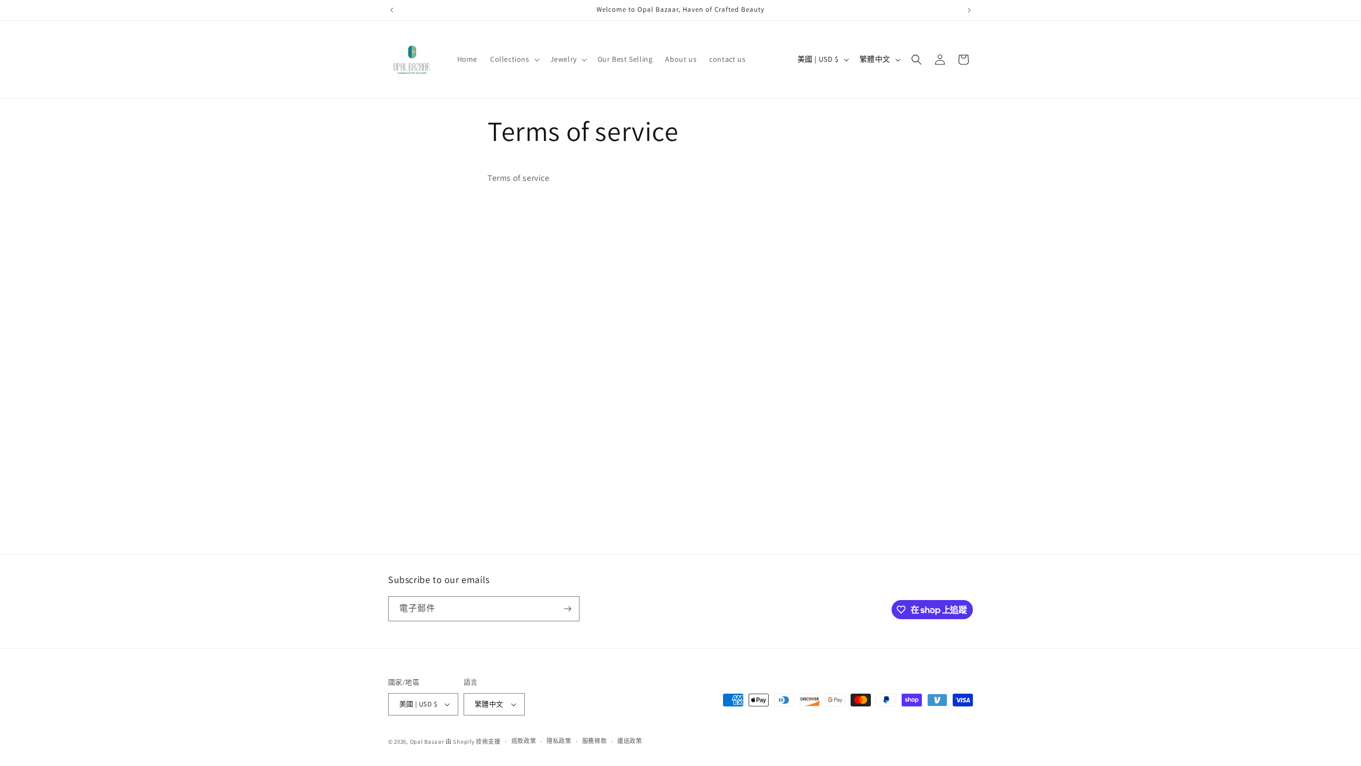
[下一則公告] (969, 10)
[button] (514, 59)
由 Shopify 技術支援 (473, 741)
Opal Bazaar (427, 741)
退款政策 (523, 741)
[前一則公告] (392, 10)
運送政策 (629, 741)
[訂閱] (567, 608)
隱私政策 (559, 741)
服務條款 (594, 741)
